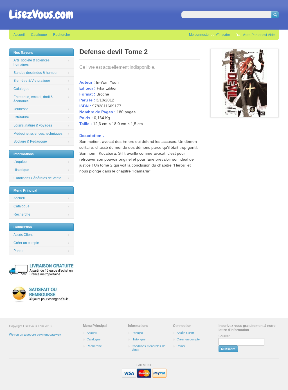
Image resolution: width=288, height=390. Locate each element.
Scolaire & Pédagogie (30, 141)
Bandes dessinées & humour (36, 73)
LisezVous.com (41, 14)
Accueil (19, 35)
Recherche (61, 35)
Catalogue (39, 35)
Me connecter (199, 35)
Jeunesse (21, 109)
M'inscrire (222, 35)
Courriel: (224, 336)
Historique (21, 170)
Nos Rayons (23, 53)
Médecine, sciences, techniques (38, 134)
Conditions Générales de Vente (37, 178)
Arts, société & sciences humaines (32, 62)
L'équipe (20, 162)
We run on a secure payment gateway (35, 334)
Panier (19, 251)
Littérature (21, 117)
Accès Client (23, 235)
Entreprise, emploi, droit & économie (33, 99)
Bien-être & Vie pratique (32, 81)
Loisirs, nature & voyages (33, 125)
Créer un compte (26, 243)
